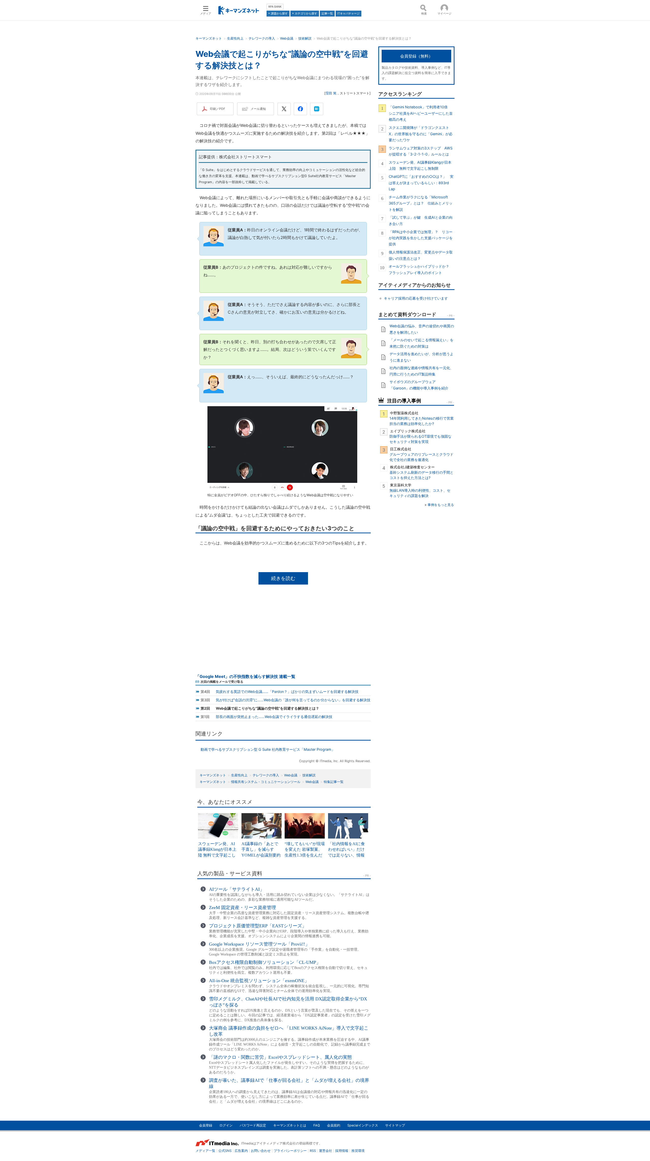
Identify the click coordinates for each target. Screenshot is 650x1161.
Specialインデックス (362, 1125)
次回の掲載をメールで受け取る (222, 682)
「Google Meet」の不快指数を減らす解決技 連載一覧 (245, 676)
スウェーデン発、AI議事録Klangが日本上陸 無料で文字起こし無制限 (420, 165)
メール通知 (258, 109)
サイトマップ (395, 1125)
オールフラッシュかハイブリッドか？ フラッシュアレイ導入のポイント (421, 269)
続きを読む (283, 578)
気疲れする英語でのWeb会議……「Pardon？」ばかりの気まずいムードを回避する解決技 (287, 691)
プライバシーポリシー (290, 1151)
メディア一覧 (205, 1151)
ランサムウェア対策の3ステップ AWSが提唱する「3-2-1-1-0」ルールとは (420, 151)
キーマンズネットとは (289, 1125)
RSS (313, 1151)
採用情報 (341, 1151)
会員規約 (333, 1125)
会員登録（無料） (416, 56)
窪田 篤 (331, 93)
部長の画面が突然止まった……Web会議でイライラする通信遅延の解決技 (274, 716)
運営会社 (325, 1151)
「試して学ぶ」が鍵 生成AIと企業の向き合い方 (421, 220)
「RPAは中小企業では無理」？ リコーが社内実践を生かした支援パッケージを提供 (421, 238)
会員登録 (205, 1125)
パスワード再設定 (253, 1125)
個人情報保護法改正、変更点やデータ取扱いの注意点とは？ (421, 255)
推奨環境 (358, 1151)
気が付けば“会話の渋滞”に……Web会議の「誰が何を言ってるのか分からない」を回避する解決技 (293, 700)
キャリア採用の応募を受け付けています (416, 298)
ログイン (226, 1125)
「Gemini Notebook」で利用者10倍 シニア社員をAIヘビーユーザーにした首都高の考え (421, 113)
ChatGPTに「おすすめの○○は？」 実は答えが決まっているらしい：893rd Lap (421, 182)
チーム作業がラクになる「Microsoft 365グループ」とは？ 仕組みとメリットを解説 (420, 203)
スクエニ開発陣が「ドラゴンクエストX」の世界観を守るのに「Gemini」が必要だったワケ (420, 133)
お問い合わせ (261, 1151)
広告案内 (241, 1151)
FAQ (316, 1125)
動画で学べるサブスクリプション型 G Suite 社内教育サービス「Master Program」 (268, 749)
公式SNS (225, 1151)
